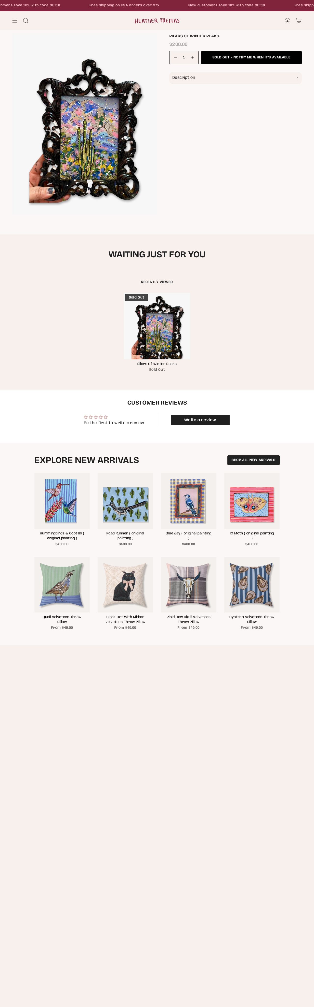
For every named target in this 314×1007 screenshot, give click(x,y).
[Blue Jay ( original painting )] (188, 501)
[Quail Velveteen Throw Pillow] (62, 584)
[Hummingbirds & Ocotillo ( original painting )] (62, 501)
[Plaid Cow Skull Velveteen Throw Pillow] (188, 584)
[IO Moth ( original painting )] (252, 501)
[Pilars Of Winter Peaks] (157, 326)
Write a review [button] (200, 420)
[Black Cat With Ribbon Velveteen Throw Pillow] (125, 584)
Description (183, 78)
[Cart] (298, 20)
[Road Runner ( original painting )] (125, 501)
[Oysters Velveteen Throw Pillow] (252, 584)
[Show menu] (15, 20)
